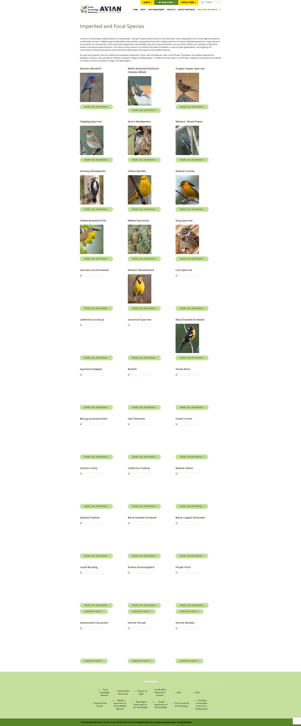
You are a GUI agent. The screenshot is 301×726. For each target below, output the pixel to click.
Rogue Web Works (186, 722)
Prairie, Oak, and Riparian (96, 107)
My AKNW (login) (165, 2)
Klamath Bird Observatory (145, 722)
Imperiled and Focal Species (112, 26)
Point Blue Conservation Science (165, 722)
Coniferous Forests (93, 611)
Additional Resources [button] (207, 10)
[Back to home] (100, 9)
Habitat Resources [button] (186, 10)
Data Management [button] (156, 10)
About (143, 10)
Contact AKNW (187, 2)
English (208, 2)
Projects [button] (171, 10)
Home (135, 10)
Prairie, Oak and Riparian (191, 457)
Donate (147, 2)
